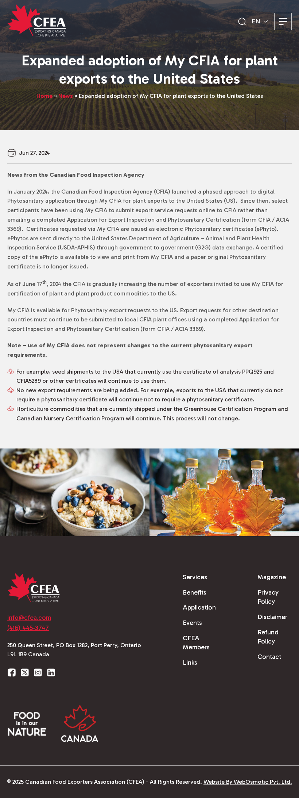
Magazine (271, 577)
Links (190, 662)
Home (44, 95)
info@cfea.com (29, 618)
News (65, 95)
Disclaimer (272, 617)
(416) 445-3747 (28, 628)
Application (199, 607)
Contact (269, 657)
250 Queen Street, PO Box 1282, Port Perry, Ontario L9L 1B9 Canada (74, 650)
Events (192, 623)
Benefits (194, 592)
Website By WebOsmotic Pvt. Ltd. (247, 781)
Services (195, 577)
